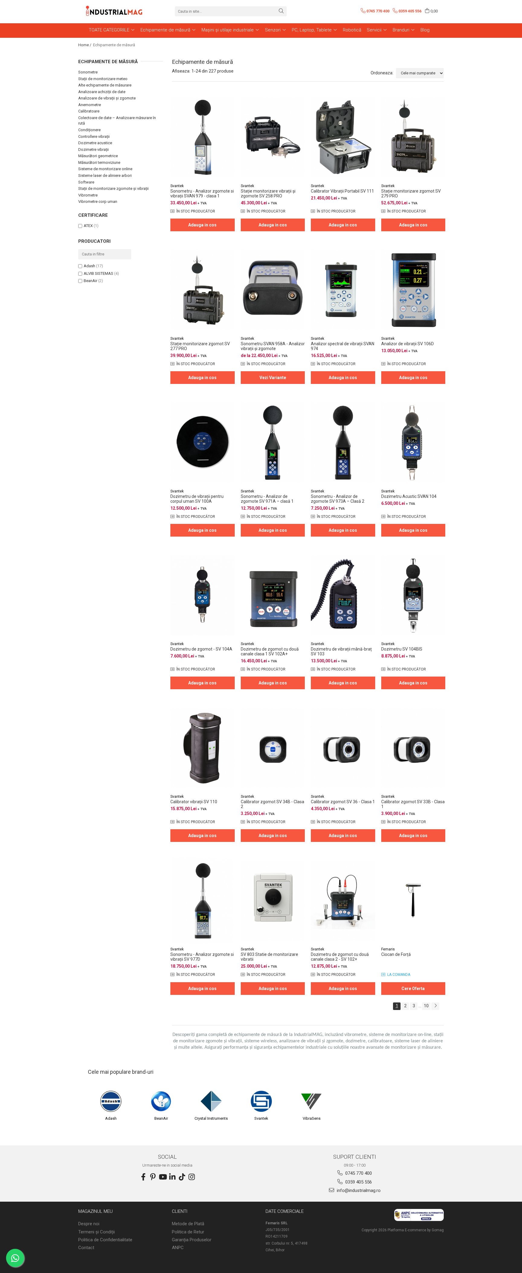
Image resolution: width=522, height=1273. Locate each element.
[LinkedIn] (172, 1177)
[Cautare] (281, 11)
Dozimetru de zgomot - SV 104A (201, 649)
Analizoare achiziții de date (101, 91)
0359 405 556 (358, 1182)
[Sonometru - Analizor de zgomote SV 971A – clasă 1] (273, 442)
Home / (85, 45)
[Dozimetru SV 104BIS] (413, 595)
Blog (425, 30)
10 (426, 1005)
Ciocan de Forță (396, 954)
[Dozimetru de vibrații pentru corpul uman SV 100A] (202, 442)
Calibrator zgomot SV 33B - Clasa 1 (413, 804)
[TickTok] (181, 1177)
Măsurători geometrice (98, 156)
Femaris (388, 949)
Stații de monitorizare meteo (102, 78)
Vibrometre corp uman (97, 201)
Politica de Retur (188, 1232)
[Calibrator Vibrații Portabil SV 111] (343, 137)
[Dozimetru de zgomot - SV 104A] (202, 595)
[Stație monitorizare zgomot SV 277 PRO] (202, 289)
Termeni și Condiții (96, 1232)
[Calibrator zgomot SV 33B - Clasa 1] (413, 747)
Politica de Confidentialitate (105, 1239)
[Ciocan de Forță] (413, 900)
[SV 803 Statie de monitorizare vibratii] (273, 900)
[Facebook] (143, 1177)
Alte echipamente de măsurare (104, 85)
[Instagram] (191, 1177)
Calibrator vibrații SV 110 (193, 801)
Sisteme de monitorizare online (105, 169)
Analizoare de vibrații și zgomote (107, 98)
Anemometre (89, 104)
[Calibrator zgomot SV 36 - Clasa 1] (343, 747)
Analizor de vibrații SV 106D (407, 343)
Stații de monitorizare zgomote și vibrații (113, 188)
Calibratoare (88, 111)
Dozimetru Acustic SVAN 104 (409, 496)
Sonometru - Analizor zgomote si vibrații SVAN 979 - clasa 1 (202, 193)
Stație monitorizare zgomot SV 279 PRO (411, 193)
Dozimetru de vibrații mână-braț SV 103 (341, 651)
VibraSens (312, 1118)
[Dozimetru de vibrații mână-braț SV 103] (343, 595)
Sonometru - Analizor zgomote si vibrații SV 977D (202, 957)
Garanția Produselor (191, 1239)
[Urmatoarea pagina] (435, 1006)
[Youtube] (162, 1177)
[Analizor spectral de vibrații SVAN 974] (343, 289)
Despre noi (88, 1223)
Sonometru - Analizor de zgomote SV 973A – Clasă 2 (337, 499)
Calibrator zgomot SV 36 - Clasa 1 (343, 801)
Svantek (177, 186)
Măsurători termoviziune (99, 162)
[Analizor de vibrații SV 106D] (413, 289)
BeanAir (90, 280)
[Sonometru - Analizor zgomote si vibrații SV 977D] (202, 900)
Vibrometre (88, 195)
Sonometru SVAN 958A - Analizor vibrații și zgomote (273, 346)
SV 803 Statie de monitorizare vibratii (269, 957)
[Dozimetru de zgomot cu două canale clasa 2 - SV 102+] (343, 900)
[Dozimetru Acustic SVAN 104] (413, 442)
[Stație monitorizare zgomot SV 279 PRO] (413, 137)
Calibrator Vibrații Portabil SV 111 (342, 191)
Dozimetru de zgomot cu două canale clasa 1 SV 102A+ (270, 651)
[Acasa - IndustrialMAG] (114, 11)
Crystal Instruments (211, 1118)
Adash (89, 266)
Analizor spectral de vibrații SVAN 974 (342, 346)
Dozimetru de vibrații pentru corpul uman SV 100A (197, 499)
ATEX (88, 225)
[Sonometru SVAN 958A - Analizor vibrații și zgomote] (273, 289)
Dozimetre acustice (95, 143)
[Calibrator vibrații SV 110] (202, 747)
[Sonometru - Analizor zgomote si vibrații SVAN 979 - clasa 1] (202, 137)
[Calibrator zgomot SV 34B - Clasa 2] (273, 747)
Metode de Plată (188, 1223)
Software (86, 182)
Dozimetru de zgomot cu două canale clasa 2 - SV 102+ (340, 957)
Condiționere (89, 130)
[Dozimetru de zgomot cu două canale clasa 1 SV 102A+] (273, 595)
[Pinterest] (152, 1177)
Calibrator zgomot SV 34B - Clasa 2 (272, 804)
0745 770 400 (358, 1173)
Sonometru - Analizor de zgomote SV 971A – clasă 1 (267, 499)
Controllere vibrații (94, 136)
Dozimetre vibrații (93, 149)
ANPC (178, 1247)
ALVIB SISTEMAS (98, 273)
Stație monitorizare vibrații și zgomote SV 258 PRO (268, 193)
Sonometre (88, 72)
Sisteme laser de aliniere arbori (105, 175)
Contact (86, 1247)
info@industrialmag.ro (358, 1190)
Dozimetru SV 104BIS (401, 649)
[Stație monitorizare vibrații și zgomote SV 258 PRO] (273, 137)
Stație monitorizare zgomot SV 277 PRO (200, 346)
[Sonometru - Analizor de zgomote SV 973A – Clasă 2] (343, 442)
